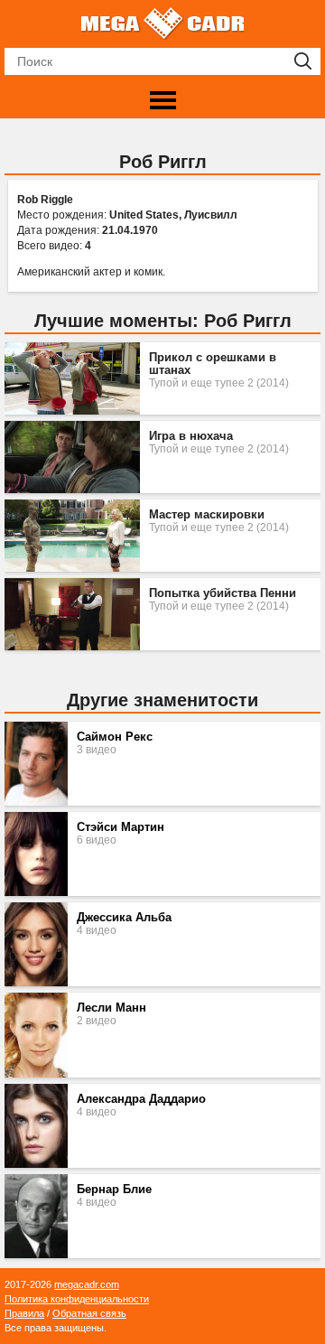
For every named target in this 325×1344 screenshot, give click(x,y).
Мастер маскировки (207, 515)
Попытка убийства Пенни (222, 593)
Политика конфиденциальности (77, 1298)
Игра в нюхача (191, 436)
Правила (24, 1313)
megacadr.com (86, 1284)
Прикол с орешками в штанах (212, 364)
